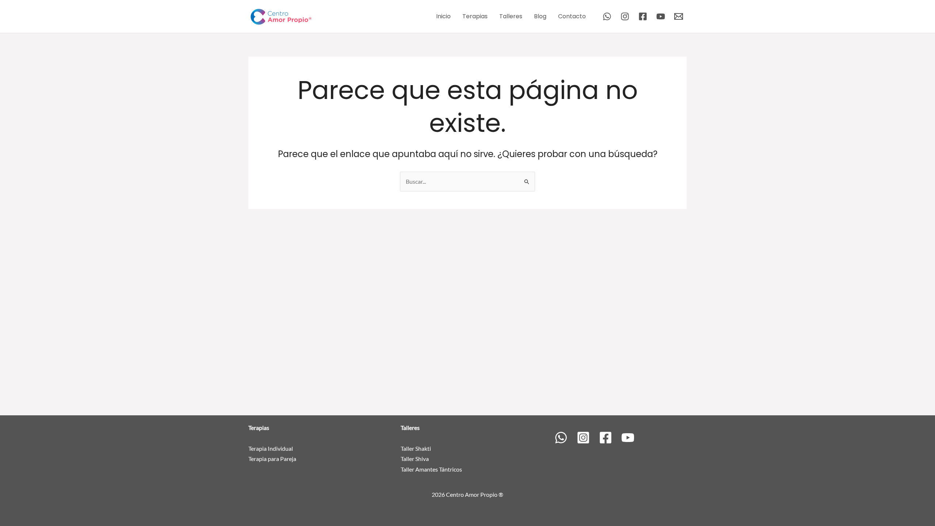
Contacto (572, 16)
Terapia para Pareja (272, 458)
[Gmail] (679, 16)
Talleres (510, 16)
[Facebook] (643, 16)
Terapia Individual (270, 448)
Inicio (443, 16)
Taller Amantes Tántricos (431, 469)
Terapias (475, 16)
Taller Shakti (416, 448)
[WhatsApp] (607, 16)
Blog (540, 16)
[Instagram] (625, 16)
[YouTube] (661, 16)
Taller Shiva (415, 458)
